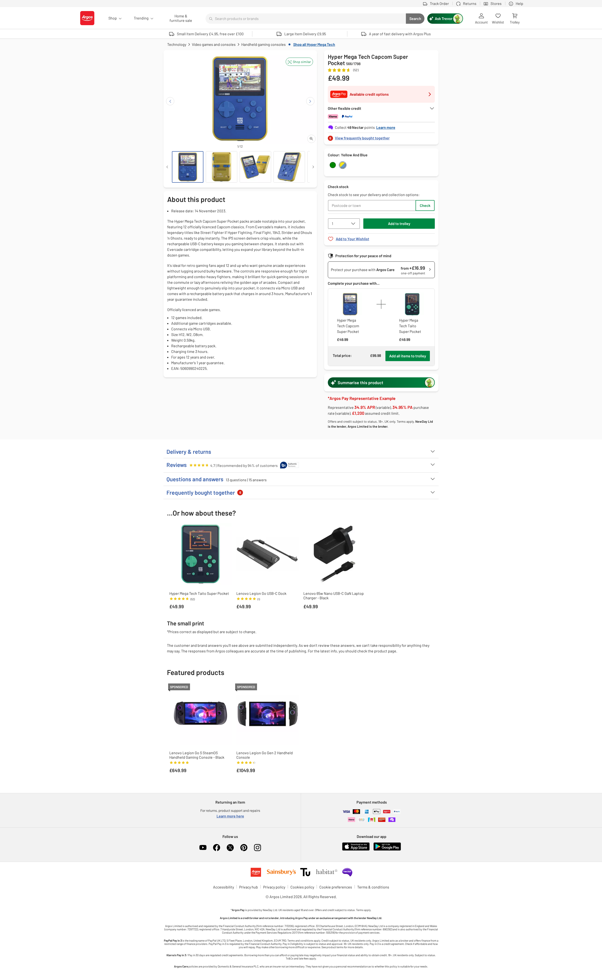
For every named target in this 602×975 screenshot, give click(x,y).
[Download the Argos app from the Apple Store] (356, 849)
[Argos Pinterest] (244, 847)
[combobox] (306, 18)
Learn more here (230, 816)
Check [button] (425, 205)
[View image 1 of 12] (187, 167)
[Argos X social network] (230, 847)
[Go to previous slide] (170, 101)
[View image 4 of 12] (289, 166)
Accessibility (223, 887)
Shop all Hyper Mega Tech (314, 44)
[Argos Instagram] (257, 847)
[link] (381, 137)
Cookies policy (302, 887)
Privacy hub (248, 887)
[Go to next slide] (310, 101)
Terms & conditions (373, 887)
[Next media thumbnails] (313, 167)
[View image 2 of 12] (221, 166)
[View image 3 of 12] (255, 166)
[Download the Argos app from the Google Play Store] (387, 849)
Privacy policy (274, 887)
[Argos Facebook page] (216, 847)
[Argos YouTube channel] (203, 847)
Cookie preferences (335, 887)
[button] (299, 62)
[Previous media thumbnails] (167, 167)
